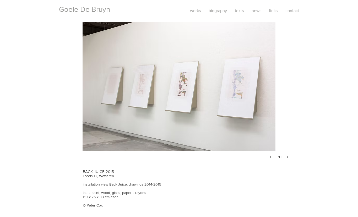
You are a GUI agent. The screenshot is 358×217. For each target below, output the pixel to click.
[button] (179, 95)
